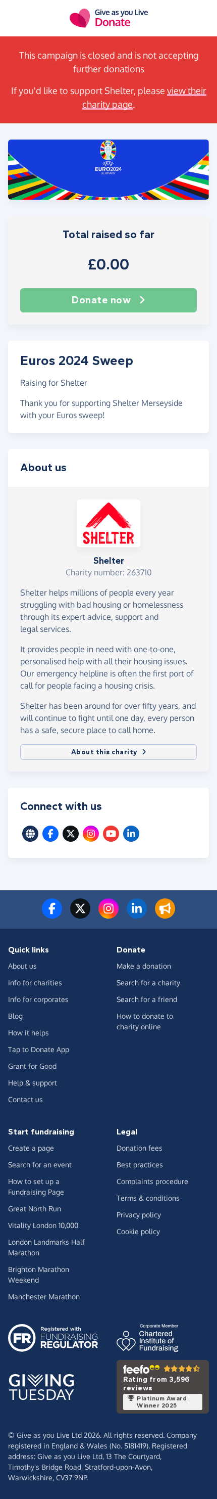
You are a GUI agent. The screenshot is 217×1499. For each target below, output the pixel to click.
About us (22, 966)
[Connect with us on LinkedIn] (137, 915)
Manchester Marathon (44, 1296)
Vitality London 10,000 (43, 1225)
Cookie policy (138, 1231)
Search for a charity (148, 982)
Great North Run (34, 1208)
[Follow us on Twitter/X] (80, 915)
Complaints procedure (152, 1181)
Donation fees (139, 1148)
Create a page (31, 1148)
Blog (15, 1016)
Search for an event (40, 1164)
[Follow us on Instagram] (108, 915)
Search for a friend (147, 999)
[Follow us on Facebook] (52, 915)
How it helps (28, 1032)
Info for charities (35, 982)
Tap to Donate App (38, 1049)
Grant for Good (32, 1066)
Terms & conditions (148, 1198)
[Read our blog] (165, 915)
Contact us (25, 1099)
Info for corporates (38, 999)
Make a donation (144, 966)
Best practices (140, 1164)
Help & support (32, 1082)
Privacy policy (139, 1214)
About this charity (104, 752)
